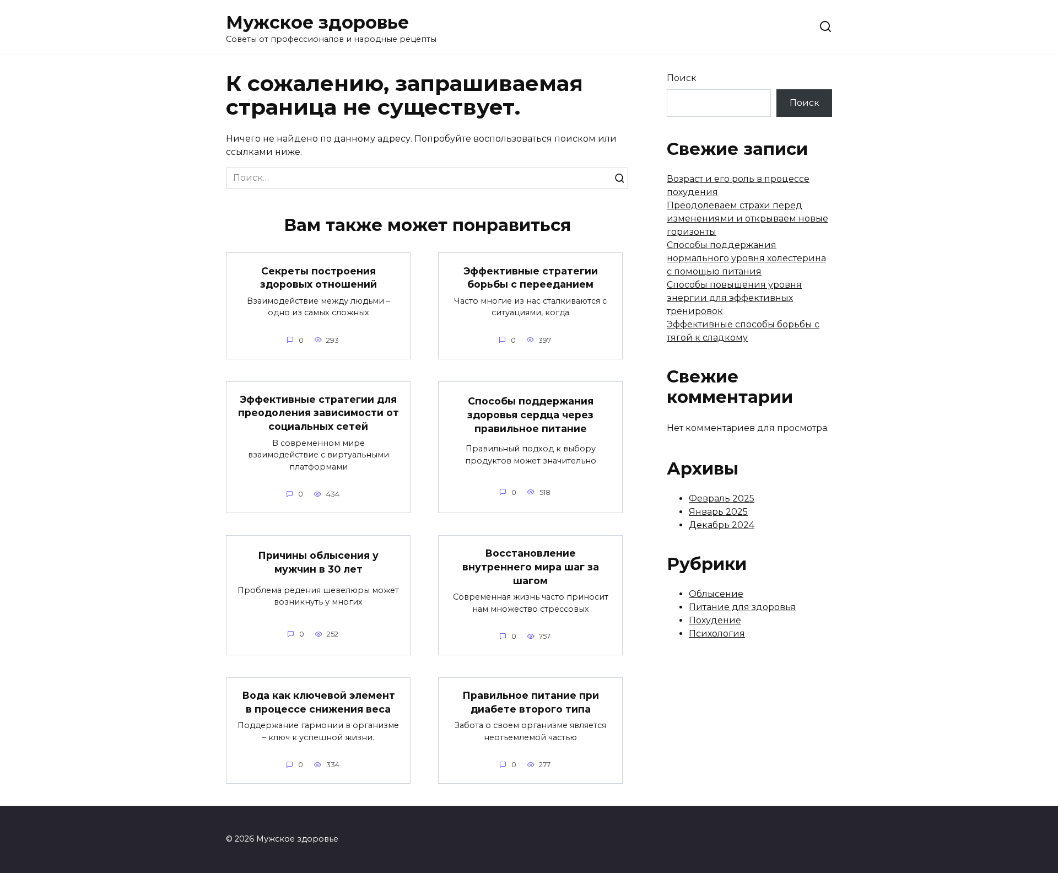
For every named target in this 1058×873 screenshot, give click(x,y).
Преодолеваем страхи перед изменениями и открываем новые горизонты (747, 218)
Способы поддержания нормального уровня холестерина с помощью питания (746, 258)
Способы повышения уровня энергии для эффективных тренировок (734, 297)
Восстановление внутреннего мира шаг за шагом (530, 566)
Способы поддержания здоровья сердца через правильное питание (530, 414)
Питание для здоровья (742, 607)
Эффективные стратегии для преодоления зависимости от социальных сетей (318, 413)
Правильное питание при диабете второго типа (530, 702)
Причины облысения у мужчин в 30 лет (318, 562)
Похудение (715, 620)
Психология (717, 633)
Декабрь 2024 (721, 525)
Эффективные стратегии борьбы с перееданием (530, 277)
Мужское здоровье (317, 22)
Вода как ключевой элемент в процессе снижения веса (318, 702)
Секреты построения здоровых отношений (318, 277)
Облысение (716, 594)
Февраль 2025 (721, 498)
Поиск (682, 78)
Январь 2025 (718, 511)
